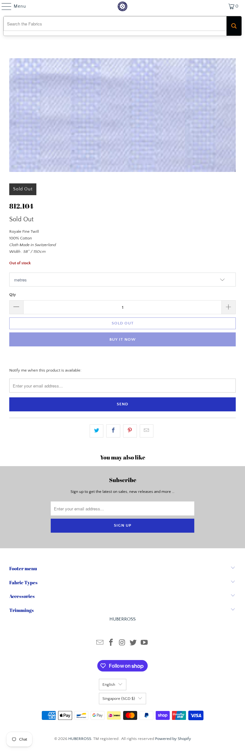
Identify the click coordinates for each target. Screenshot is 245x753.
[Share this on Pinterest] (130, 430)
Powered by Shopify (173, 738)
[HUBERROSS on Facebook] (111, 643)
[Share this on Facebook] (113, 430)
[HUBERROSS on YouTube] (144, 643)
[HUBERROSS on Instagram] (122, 643)
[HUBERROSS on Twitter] (133, 643)
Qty (12, 294)
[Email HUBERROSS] (100, 643)
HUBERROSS (79, 738)
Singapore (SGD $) (118, 698)
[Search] (233, 26)
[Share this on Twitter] (96, 430)
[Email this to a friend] (146, 430)
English (108, 684)
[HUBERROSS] (122, 6)
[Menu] (3, 6)
